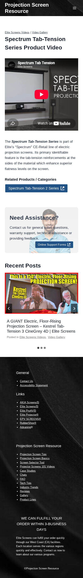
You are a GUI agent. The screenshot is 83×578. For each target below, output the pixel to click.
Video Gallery (40, 32)
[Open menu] (74, 8)
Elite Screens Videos (17, 32)
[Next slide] (74, 308)
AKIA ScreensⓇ (29, 402)
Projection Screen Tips (33, 454)
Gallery (24, 495)
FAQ (22, 479)
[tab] (38, 348)
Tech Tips (25, 483)
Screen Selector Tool (32, 462)
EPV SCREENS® (30, 418)
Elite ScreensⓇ (29, 406)
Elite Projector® (29, 414)
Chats (23, 474)
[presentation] (41, 293)
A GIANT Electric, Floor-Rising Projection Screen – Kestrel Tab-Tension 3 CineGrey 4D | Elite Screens (41, 326)
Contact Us (26, 381)
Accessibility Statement (34, 385)
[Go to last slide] (9, 308)
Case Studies (28, 470)
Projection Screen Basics (35, 458)
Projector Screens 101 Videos (37, 466)
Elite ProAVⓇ (28, 410)
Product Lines (28, 499)
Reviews (25, 491)
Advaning (25, 427)
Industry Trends (29, 487)
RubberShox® (28, 422)
